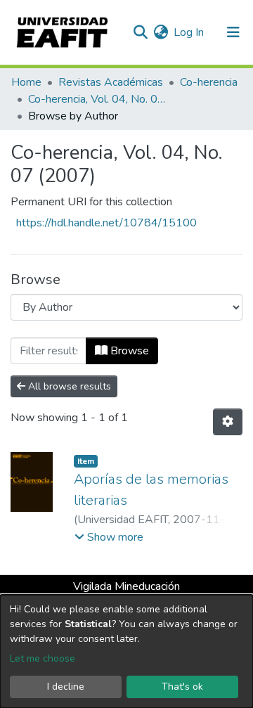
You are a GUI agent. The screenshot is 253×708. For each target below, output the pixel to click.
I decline (65, 686)
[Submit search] (140, 32)
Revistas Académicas (110, 82)
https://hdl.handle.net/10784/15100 (106, 223)
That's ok (182, 686)
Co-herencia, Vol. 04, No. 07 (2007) (98, 99)
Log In (189, 32)
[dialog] (126, 651)
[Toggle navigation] (233, 32)
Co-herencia (209, 82)
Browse (128, 351)
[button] (160, 32)
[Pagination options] (227, 421)
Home (26, 82)
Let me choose (42, 658)
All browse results (68, 386)
